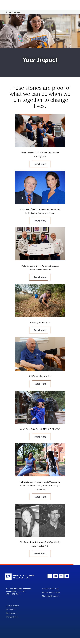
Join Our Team (12, 605)
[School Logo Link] (21, 576)
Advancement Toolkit (51, 592)
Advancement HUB (50, 588)
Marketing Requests (51, 596)
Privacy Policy (12, 616)
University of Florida (22, 588)
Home (8, 12)
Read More (40, 164)
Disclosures (11, 613)
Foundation (11, 609)
